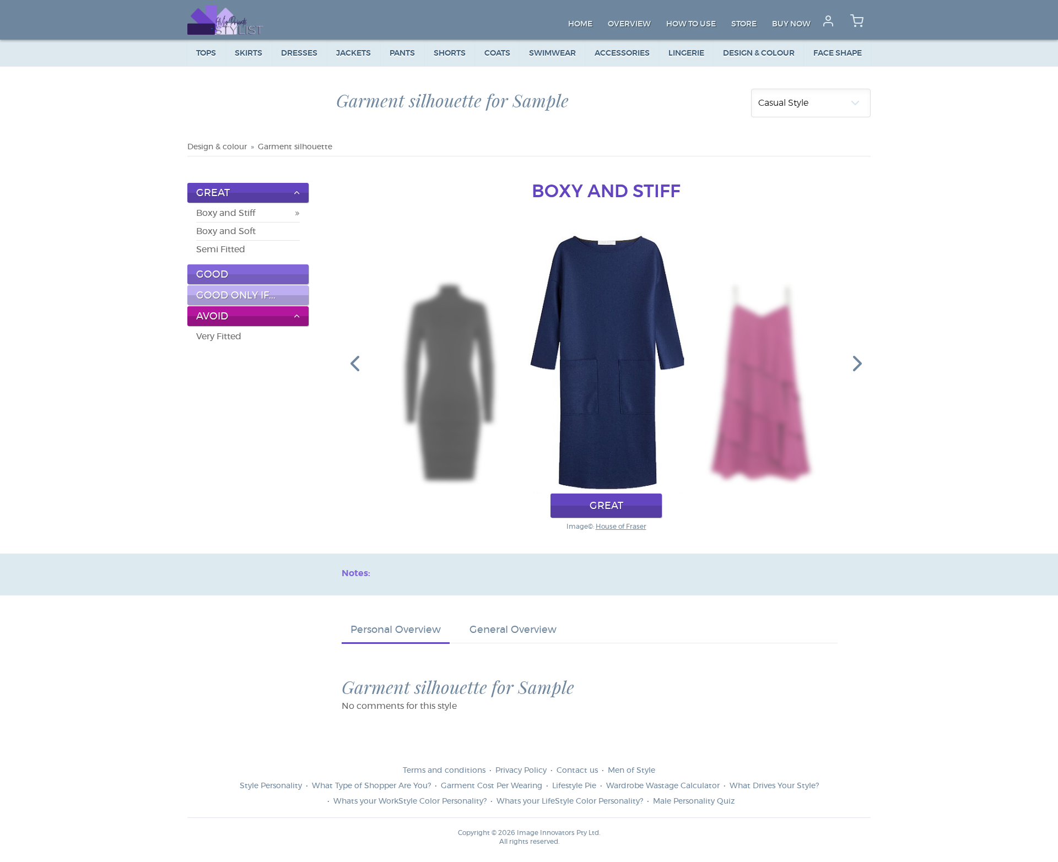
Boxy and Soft (226, 231)
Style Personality (271, 786)
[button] (355, 363)
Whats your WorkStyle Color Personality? (410, 801)
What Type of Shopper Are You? (371, 786)
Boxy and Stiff (225, 213)
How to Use (691, 24)
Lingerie (686, 53)
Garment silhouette (295, 147)
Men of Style (631, 770)
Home (580, 24)
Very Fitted (218, 336)
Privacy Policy (521, 770)
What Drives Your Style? (774, 786)
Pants (402, 53)
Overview (629, 24)
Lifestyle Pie (574, 786)
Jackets (353, 53)
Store (744, 24)
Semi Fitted (220, 249)
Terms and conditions (444, 770)
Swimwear (552, 53)
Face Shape (837, 53)
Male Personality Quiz (694, 801)
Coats (497, 53)
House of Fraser (621, 526)
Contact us (577, 770)
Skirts (248, 53)
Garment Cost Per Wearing (491, 786)
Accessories (622, 53)
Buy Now (791, 24)
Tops (206, 53)
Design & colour (759, 53)
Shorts (450, 53)
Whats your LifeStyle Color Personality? (569, 801)
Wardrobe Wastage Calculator (663, 786)
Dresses (299, 53)
